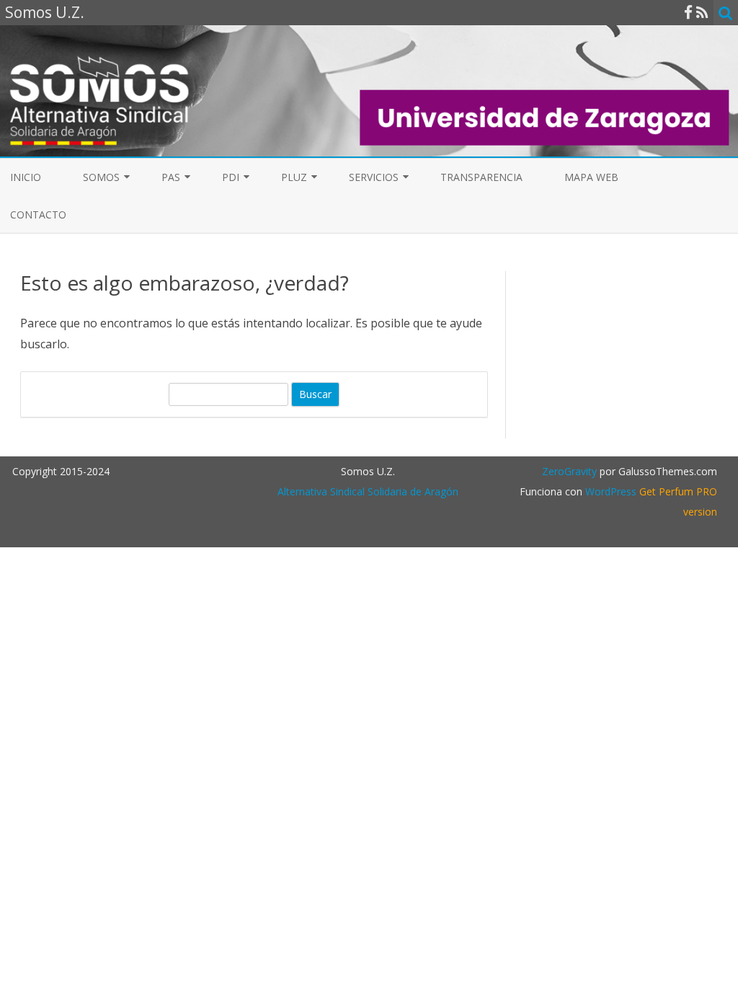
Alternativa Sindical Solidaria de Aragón (367, 491)
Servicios (374, 177)
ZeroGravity (569, 471)
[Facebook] (688, 12)
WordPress (609, 491)
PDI (230, 177)
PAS (170, 177)
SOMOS (101, 177)
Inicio (25, 177)
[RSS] (702, 12)
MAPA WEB (591, 177)
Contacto (38, 214)
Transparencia (481, 177)
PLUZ (294, 177)
